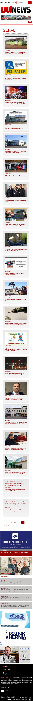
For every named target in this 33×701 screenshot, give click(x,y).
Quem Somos (7, 2)
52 (19, 523)
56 (8, 526)
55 (4, 526)
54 (26, 523)
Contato (14, 2)
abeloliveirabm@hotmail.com (18, 699)
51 (15, 523)
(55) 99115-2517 (26, 697)
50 (11, 523)
